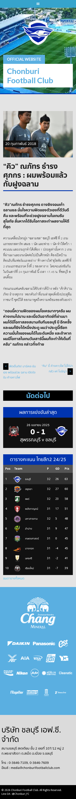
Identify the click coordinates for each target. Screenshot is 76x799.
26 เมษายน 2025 (38, 425)
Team (18, 468)
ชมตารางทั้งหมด (13, 578)
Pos (7, 468)
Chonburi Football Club (30, 75)
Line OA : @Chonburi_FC (15, 793)
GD (57, 468)
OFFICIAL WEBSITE (24, 59)
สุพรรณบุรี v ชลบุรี (38, 440)
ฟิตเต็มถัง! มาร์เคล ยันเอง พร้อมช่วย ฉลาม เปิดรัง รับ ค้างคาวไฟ (19, 372)
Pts (67, 468)
